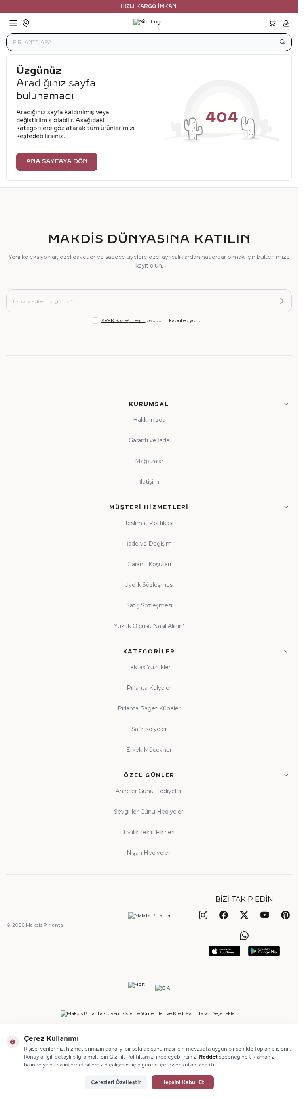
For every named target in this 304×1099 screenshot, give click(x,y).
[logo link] (148, 23)
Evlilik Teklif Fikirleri (149, 832)
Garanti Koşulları (149, 564)
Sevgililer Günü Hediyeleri (149, 811)
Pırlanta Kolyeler (149, 687)
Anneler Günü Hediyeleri (149, 791)
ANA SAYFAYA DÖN (56, 161)
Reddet (208, 1057)
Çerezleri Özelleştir (116, 1082)
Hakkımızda (149, 419)
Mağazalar (149, 461)
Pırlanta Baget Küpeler (149, 708)
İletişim (149, 481)
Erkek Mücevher (149, 749)
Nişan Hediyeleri (149, 852)
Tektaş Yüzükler (149, 667)
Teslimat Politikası (149, 523)
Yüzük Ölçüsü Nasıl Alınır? (149, 626)
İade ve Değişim (149, 543)
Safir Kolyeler (149, 729)
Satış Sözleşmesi (149, 605)
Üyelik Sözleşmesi (149, 584)
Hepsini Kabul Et (182, 1082)
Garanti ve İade (149, 440)
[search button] (283, 42)
